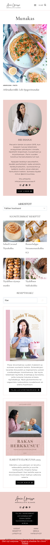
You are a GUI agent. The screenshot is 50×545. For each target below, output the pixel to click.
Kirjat (17, 529)
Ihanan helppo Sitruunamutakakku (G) (35, 248)
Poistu (25, 543)
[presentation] (25, 53)
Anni (36, 529)
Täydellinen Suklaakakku (31, 283)
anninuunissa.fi (28, 181)
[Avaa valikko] (34, 5)
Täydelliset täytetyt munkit (11, 283)
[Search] (42, 300)
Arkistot (25, 204)
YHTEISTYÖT (36, 534)
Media (36, 531)
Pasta (15, 85)
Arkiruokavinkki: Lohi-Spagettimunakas (21, 89)
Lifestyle (17, 534)
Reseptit (16, 531)
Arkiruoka (7, 85)
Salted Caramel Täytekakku (10, 246)
